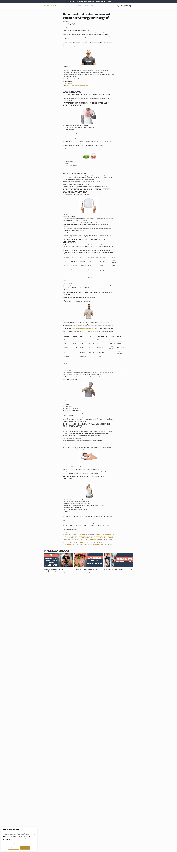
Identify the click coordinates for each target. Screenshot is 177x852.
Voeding (75, 11)
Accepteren (25, 847)
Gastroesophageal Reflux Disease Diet (76, 541)
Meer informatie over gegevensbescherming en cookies (16, 843)
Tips (86, 6)
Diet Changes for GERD (78, 537)
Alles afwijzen (14, 847)
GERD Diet (110, 536)
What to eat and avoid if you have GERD (91, 539)
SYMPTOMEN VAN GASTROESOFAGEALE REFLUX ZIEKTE (79, 85)
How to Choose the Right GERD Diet (75, 542)
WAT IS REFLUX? (69, 83)
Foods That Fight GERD (102, 541)
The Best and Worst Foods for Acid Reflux (89, 536)
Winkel (80, 6)
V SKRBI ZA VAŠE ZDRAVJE (93, 544)
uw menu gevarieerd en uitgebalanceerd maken (85, 328)
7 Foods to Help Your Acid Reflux (76, 534)
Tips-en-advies (70, 11)
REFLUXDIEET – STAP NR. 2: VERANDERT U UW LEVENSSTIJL (80, 89)
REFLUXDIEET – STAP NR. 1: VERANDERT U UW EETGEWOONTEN (81, 87)
